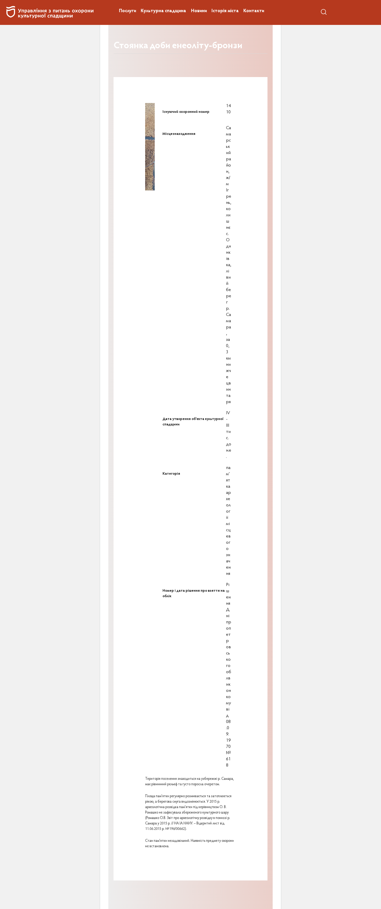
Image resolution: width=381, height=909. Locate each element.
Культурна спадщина (163, 11)
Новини (199, 11)
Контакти (253, 11)
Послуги (127, 11)
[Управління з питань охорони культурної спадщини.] (49, 12)
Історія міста (225, 11)
